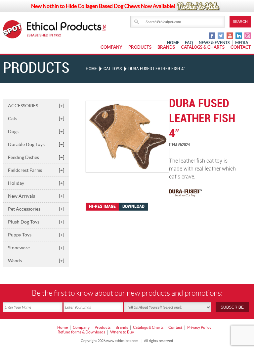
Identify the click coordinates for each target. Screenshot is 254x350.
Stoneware (36, 247)
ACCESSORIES (36, 105)
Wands (36, 260)
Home (91, 68)
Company (111, 47)
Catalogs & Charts (203, 47)
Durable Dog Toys (36, 144)
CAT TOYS (113, 68)
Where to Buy (122, 332)
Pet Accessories (36, 209)
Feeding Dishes (36, 157)
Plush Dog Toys (36, 222)
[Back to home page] (66, 29)
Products (139, 47)
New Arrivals (36, 196)
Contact (241, 47)
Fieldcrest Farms (36, 170)
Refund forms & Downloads (81, 332)
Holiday (36, 183)
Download (133, 206)
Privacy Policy (199, 327)
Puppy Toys (36, 234)
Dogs (36, 131)
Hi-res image (102, 206)
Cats (36, 118)
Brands (166, 47)
